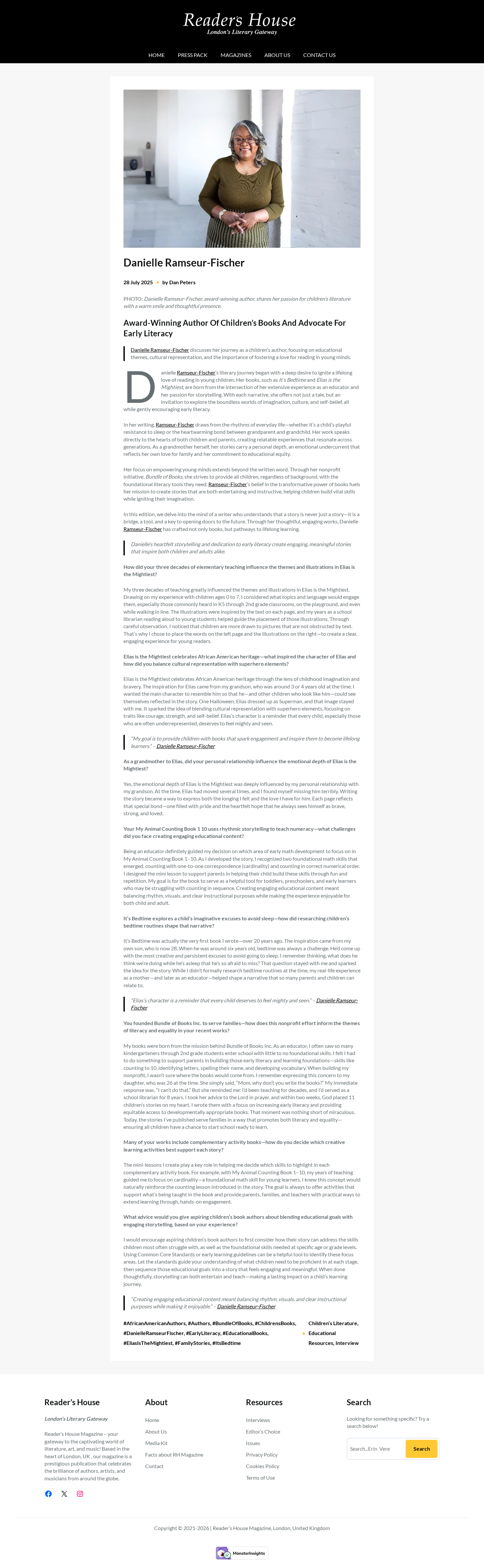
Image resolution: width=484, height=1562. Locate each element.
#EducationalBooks (245, 1333)
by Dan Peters (179, 282)
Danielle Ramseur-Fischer (160, 350)
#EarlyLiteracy (203, 1333)
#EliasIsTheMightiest (148, 1343)
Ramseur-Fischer (196, 372)
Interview (347, 1343)
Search (422, 1448)
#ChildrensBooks (275, 1323)
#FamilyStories (192, 1343)
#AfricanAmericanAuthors (154, 1323)
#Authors (199, 1323)
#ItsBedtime (226, 1343)
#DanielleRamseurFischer (153, 1333)
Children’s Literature (333, 1323)
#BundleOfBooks (232, 1323)
